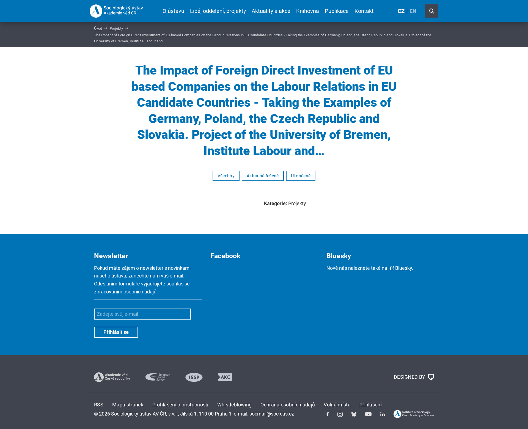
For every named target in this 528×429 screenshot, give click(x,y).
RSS (98, 405)
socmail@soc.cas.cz (271, 414)
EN (412, 11)
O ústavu (173, 11)
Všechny (226, 175)
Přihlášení (370, 405)
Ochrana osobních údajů (287, 405)
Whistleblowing (234, 405)
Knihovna (307, 11)
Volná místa (337, 405)
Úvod (98, 28)
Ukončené (301, 175)
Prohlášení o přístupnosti (180, 405)
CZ (401, 11)
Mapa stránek (128, 405)
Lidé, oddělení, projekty (218, 11)
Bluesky (403, 268)
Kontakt (364, 11)
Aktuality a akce (271, 11)
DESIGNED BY (410, 377)
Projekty (116, 28)
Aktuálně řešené (263, 175)
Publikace (337, 11)
